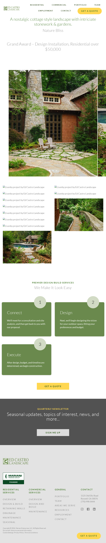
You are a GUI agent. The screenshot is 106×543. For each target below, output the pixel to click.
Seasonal (9, 522)
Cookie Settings (8, 532)
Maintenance (12, 517)
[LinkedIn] (94, 509)
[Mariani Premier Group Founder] (16, 478)
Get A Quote (88, 536)
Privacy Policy (19, 532)
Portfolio (80, 5)
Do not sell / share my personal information (17, 530)
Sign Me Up (53, 432)
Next (101, 117)
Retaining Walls (14, 508)
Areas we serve (65, 505)
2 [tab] (53, 170)
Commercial (59, 5)
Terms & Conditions (31, 532)
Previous (4, 117)
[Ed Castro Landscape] (16, 461)
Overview (9, 499)
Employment (45, 11)
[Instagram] (82, 509)
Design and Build (36, 505)
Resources (62, 510)
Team (97, 5)
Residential (37, 5)
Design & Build (13, 504)
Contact (66, 11)
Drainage (9, 513)
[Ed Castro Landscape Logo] (12, 8)
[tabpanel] (53, 123)
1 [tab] (49, 170)
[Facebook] (88, 509)
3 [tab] (56, 170)
